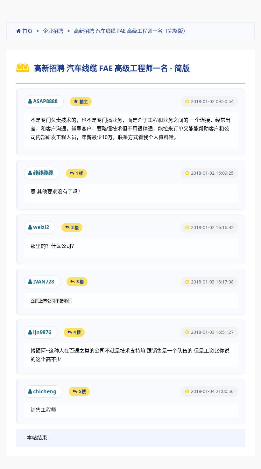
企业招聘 (53, 30)
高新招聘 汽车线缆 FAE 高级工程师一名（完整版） (131, 30)
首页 (26, 30)
